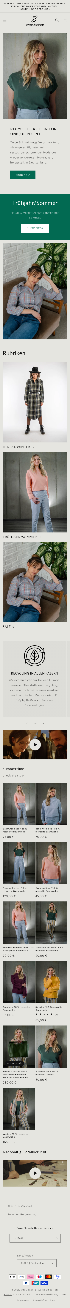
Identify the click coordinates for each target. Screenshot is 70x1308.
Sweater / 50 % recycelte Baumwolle (16, 1008)
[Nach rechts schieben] (43, 723)
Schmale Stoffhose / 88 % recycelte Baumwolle (49, 949)
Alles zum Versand (19, 1206)
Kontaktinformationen (44, 1300)
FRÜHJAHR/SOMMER (20, 537)
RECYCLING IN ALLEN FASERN (34, 673)
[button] (5, 20)
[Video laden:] (35, 744)
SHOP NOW (35, 228)
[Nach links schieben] (27, 723)
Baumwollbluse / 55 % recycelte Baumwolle (15, 830)
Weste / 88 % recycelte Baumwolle (15, 1135)
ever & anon (27, 1289)
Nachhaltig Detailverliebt (24, 1152)
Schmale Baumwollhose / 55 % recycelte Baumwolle (18, 949)
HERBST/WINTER (16, 447)
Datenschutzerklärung (46, 1294)
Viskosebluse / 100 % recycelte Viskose (47, 1073)
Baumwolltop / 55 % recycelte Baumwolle (46, 890)
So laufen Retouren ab (21, 1214)
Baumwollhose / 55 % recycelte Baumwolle (15, 890)
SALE (7, 627)
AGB (64, 1294)
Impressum (23, 1300)
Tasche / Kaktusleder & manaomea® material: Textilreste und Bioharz (15, 1074)
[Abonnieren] (56, 1238)
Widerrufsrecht (23, 1294)
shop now (23, 174)
